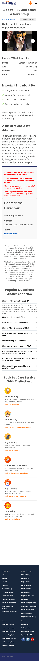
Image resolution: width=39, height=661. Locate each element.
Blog (3, 575)
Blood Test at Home (27, 610)
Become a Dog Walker (8, 635)
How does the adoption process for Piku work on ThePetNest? (18, 360)
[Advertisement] (19, 532)
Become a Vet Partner (8, 628)
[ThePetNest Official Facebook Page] (23, 639)
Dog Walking (25, 582)
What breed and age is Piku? (14, 317)
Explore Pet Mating (11, 519)
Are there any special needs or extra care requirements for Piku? (17, 352)
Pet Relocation (26, 589)
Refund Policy (25, 628)
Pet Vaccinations (26, 613)
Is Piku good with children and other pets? (17, 334)
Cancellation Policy (27, 631)
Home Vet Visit (26, 585)
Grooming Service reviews (7, 607)
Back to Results (9, 19)
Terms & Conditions (27, 635)
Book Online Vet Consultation (15, 473)
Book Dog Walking (11, 450)
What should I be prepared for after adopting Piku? (16, 367)
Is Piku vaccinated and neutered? (16, 323)
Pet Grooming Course (8, 642)
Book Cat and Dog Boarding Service (17, 427)
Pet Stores (5, 585)
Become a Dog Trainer (9, 631)
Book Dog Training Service (14, 496)
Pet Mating (24, 599)
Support (4, 578)
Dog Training (25, 578)
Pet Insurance (25, 592)
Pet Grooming (25, 575)
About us (4, 582)
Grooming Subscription (9, 611)
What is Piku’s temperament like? (15, 328)
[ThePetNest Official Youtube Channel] (32, 639)
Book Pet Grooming (11, 404)
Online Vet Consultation (29, 606)
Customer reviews (7, 596)
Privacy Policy (25, 624)
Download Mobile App (9, 603)
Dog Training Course (27, 596)
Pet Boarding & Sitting (28, 603)
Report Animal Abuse (8, 599)
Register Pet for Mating (28, 617)
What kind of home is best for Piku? (16, 346)
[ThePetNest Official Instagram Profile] (28, 639)
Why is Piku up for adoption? (14, 341)
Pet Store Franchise (8, 645)
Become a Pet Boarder (9, 638)
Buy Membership (7, 592)
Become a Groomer (8, 624)
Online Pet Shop (7, 589)
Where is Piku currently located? (15, 301)
